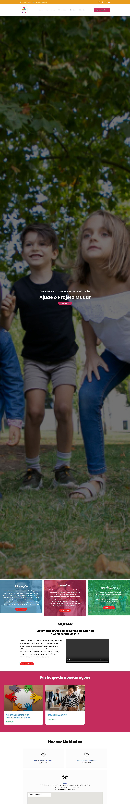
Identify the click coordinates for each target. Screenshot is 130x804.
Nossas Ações (62, 10)
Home (41, 10)
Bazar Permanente (57, 715)
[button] (99, 2)
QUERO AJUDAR (65, 610)
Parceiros (73, 10)
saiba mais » (10, 722)
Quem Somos (50, 10)
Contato (82, 10)
